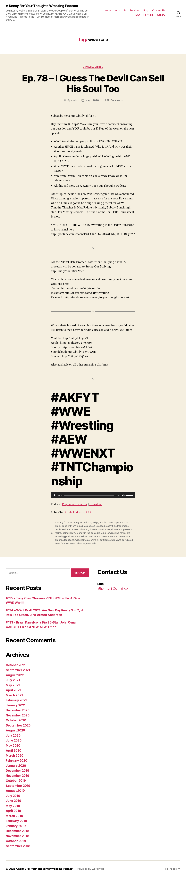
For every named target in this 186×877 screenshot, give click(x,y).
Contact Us (158, 10)
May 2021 (13, 685)
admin (74, 100)
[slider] (130, 495)
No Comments (114, 100)
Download (95, 504)
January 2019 (16, 826)
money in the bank (86, 532)
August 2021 (15, 675)
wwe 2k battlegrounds (103, 539)
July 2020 (13, 735)
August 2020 (15, 730)
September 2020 (18, 725)
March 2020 (14, 755)
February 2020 (16, 760)
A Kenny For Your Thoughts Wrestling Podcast (42, 6)
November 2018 (17, 836)
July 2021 (13, 680)
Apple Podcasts (74, 512)
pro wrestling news (115, 532)
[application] (93, 495)
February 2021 (16, 700)
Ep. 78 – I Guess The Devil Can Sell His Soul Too (93, 83)
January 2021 (16, 705)
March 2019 (14, 816)
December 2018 (17, 831)
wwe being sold (124, 539)
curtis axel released (77, 529)
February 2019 (16, 821)
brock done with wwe (66, 525)
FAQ (137, 14)
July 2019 (13, 796)
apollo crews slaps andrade (113, 522)
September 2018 (18, 846)
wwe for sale (62, 543)
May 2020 (13, 745)
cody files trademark (117, 525)
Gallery (161, 14)
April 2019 (13, 811)
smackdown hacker (85, 536)
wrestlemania (82, 539)
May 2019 (13, 806)
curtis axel (60, 529)
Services (135, 10)
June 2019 (13, 801)
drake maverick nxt (100, 529)
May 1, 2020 (92, 100)
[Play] (54, 495)
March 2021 (14, 695)
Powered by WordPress (91, 868)
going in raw (68, 532)
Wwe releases (77, 543)
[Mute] (123, 495)
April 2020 (13, 750)
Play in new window (74, 504)
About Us (120, 10)
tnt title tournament (107, 536)
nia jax (100, 532)
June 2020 (14, 740)
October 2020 (16, 720)
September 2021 (18, 670)
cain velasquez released (92, 525)
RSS (88, 512)
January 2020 (16, 765)
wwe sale (91, 543)
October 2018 (16, 841)
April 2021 (13, 690)
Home (107, 10)
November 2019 (17, 775)
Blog (146, 10)
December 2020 (17, 710)
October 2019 (16, 780)
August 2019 (15, 791)
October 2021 (16, 665)
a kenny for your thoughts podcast (73, 522)
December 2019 (17, 770)
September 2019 (18, 786)
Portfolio (148, 14)
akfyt (95, 522)
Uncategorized (93, 67)
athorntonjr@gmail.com (113, 588)
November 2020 (17, 715)
